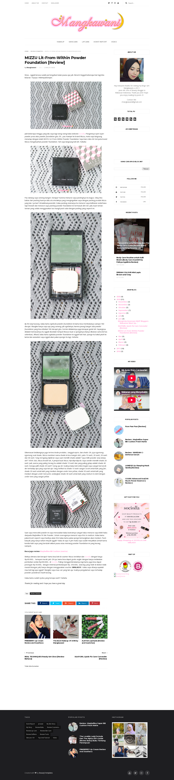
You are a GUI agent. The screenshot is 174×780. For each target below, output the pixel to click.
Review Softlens (31, 734)
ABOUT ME (35, 3)
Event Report (100, 42)
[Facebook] (147, 773)
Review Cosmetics (37, 51)
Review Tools (44, 734)
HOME (27, 3)
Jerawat (40, 724)
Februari (122, 345)
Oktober (122, 307)
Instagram (133, 187)
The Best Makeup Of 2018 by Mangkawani (65, 642)
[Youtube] (118, 3)
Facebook (133, 202)
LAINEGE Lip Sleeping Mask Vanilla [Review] (137, 467)
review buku (39, 727)
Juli (120, 316)
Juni (120, 319)
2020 (119, 296)
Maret (121, 342)
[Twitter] (109, 3)
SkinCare (73, 42)
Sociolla (82, 133)
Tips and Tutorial (44, 738)
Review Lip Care (31, 731)
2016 (119, 351)
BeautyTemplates (46, 773)
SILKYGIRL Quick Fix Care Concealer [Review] (132, 327)
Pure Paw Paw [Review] (135, 426)
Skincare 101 (30, 738)
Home (27, 51)
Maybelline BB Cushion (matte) (54, 551)
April (120, 339)
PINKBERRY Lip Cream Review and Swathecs (34, 642)
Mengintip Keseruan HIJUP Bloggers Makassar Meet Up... (133, 322)
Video (114, 42)
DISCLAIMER (55, 3)
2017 (119, 348)
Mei (120, 336)
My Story (29, 727)
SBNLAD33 (132, 543)
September (123, 310)
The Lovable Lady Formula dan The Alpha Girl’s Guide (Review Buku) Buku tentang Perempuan (92, 739)
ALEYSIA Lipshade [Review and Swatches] (93, 642)
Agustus (122, 313)
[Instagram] (115, 3)
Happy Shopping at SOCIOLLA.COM (131, 540)
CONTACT (45, 3)
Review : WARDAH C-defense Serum (134, 453)
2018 (119, 299)
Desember (123, 302)
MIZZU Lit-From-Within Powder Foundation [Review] (131, 332)
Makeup (60, 42)
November (123, 304)
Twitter (133, 197)
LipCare (85, 42)
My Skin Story (51, 724)
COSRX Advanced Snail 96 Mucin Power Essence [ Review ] (137, 481)
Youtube (133, 192)
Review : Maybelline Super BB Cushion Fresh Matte (136, 440)
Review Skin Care (45, 731)
